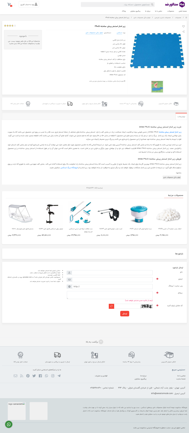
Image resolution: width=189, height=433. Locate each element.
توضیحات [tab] (181, 116)
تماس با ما (158, 11)
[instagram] (53, 376)
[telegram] (59, 376)
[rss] (22, 376)
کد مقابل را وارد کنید (174, 305)
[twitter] (34, 376)
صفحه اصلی (183, 11)
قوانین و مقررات (101, 375)
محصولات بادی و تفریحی (163, 17)
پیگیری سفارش (135, 11)
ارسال (124, 313)
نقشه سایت (181, 378)
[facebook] (40, 376)
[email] (15, 376)
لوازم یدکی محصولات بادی (142, 17)
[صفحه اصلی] (186, 17)
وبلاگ (124, 11)
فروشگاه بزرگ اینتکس (69, 167)
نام (181, 272)
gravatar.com (27, 277)
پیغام (180, 292)
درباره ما (147, 11)
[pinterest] (28, 376)
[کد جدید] (111, 306)
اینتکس (119, 32)
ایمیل (180, 279)
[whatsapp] (46, 376)
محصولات (170, 11)
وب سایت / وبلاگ (175, 285)
